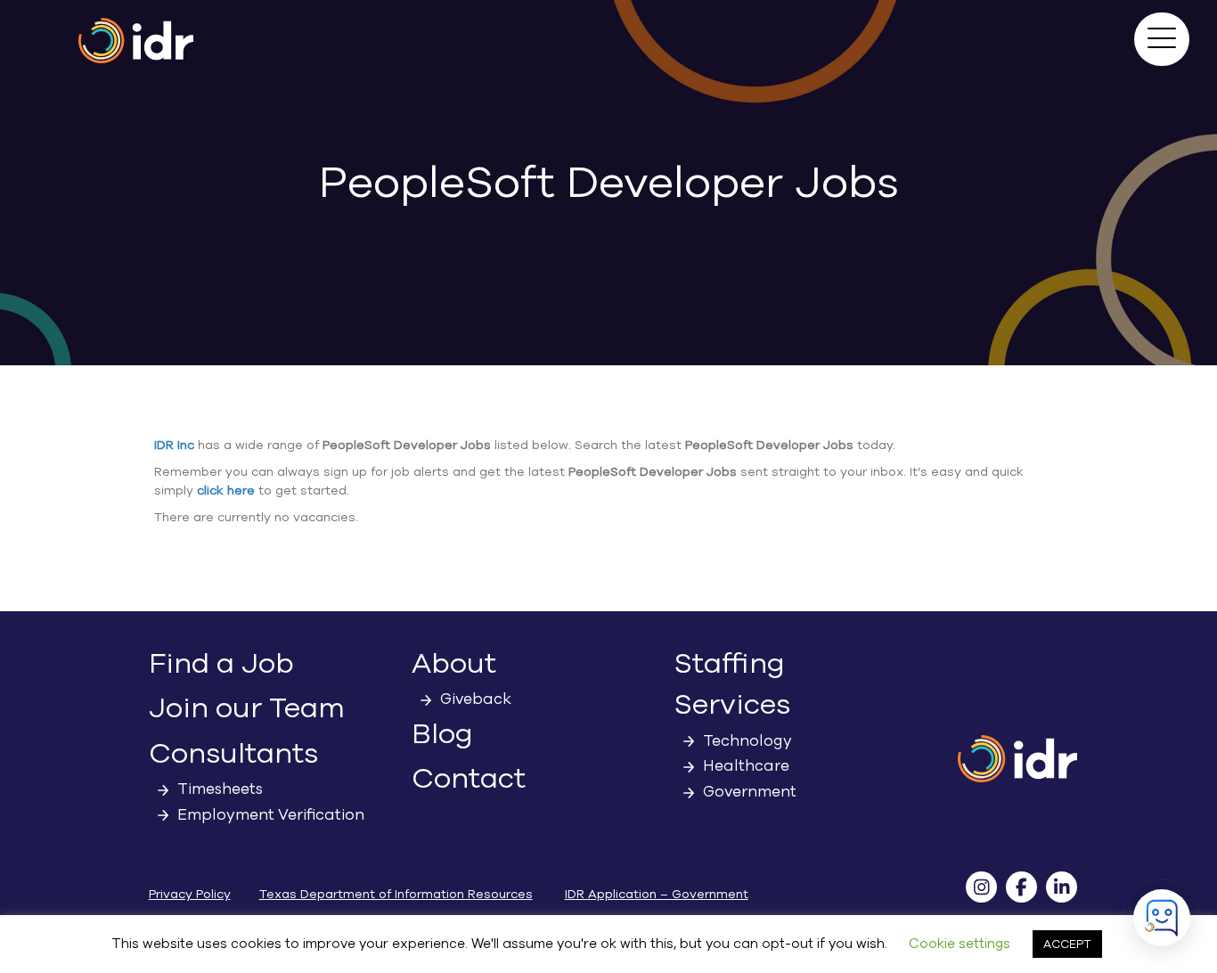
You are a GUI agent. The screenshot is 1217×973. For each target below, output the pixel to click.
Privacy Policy (190, 894)
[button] (1161, 39)
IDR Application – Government (656, 894)
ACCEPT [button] (1067, 944)
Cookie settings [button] (959, 944)
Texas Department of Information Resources (396, 894)
